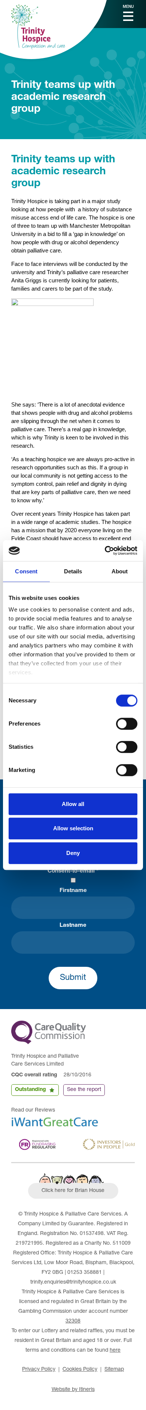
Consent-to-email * (73, 871)
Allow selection (73, 828)
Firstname (73, 890)
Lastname (73, 925)
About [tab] (120, 571)
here (115, 1350)
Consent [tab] (26, 571)
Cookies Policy (80, 1369)
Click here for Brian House (73, 1190)
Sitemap (114, 1369)
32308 (73, 1321)
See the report (84, 1089)
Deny (73, 853)
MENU (128, 7)
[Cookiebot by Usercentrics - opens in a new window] (105, 550)
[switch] (126, 724)
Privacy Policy (38, 1369)
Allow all (73, 804)
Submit (73, 978)
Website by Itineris (73, 1389)
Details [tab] (73, 571)
